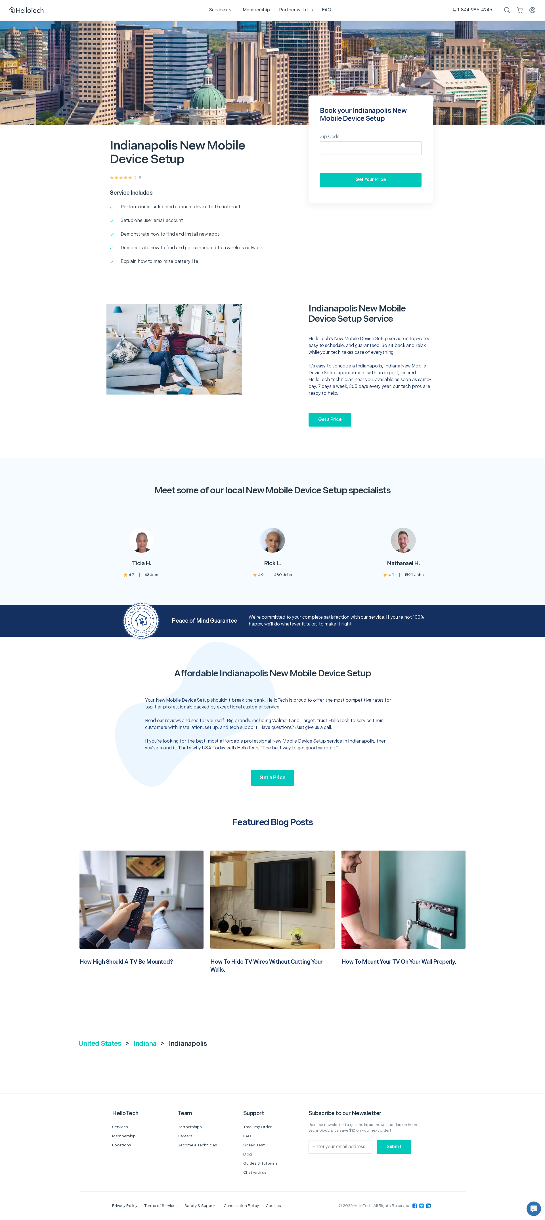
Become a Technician (197, 1145)
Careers (185, 1136)
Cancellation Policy (241, 1205)
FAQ (247, 1136)
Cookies (273, 1205)
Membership (124, 1136)
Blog (247, 1154)
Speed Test (254, 1145)
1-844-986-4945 (474, 10)
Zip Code (329, 137)
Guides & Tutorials (260, 1163)
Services (120, 1127)
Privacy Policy (124, 1205)
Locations (121, 1145)
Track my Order (257, 1127)
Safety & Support (201, 1205)
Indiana (145, 1044)
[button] (534, 1209)
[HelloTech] (27, 10)
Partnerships (190, 1127)
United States (99, 1044)
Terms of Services (161, 1205)
